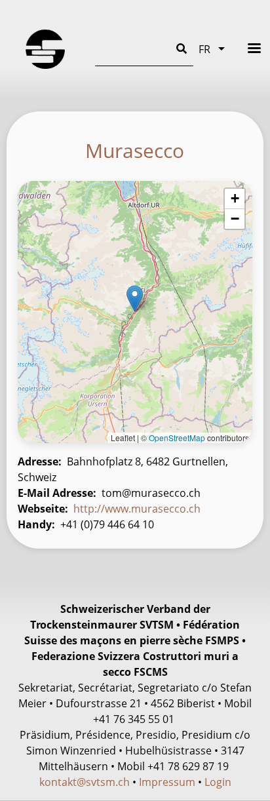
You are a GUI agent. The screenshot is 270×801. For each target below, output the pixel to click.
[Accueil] (45, 49)
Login (217, 782)
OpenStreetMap (177, 437)
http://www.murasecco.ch (137, 508)
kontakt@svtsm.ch (84, 782)
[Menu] (245, 48)
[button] (134, 298)
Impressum (167, 782)
